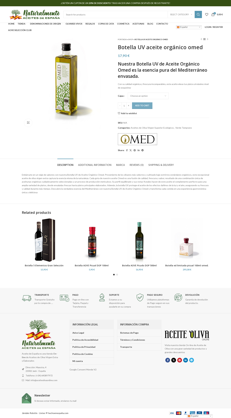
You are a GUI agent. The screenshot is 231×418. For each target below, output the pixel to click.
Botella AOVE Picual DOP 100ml (92, 265)
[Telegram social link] (142, 150)
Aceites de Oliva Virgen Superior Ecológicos (152, 127)
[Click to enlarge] (28, 123)
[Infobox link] (39, 299)
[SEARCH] (198, 14)
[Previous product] (201, 39)
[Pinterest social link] (135, 150)
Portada (122, 39)
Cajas (121, 95)
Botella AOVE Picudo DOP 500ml (139, 265)
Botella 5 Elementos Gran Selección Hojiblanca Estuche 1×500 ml (44, 267)
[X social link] (131, 150)
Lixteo (42, 413)
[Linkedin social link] (138, 150)
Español (183, 27)
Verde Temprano (183, 127)
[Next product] (207, 39)
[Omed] (137, 139)
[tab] (65, 163)
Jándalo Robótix (29, 413)
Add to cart (142, 105)
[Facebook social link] (127, 150)
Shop (130, 39)
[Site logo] (34, 14)
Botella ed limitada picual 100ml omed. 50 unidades (187, 267)
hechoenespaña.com (58, 413)
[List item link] (40, 375)
